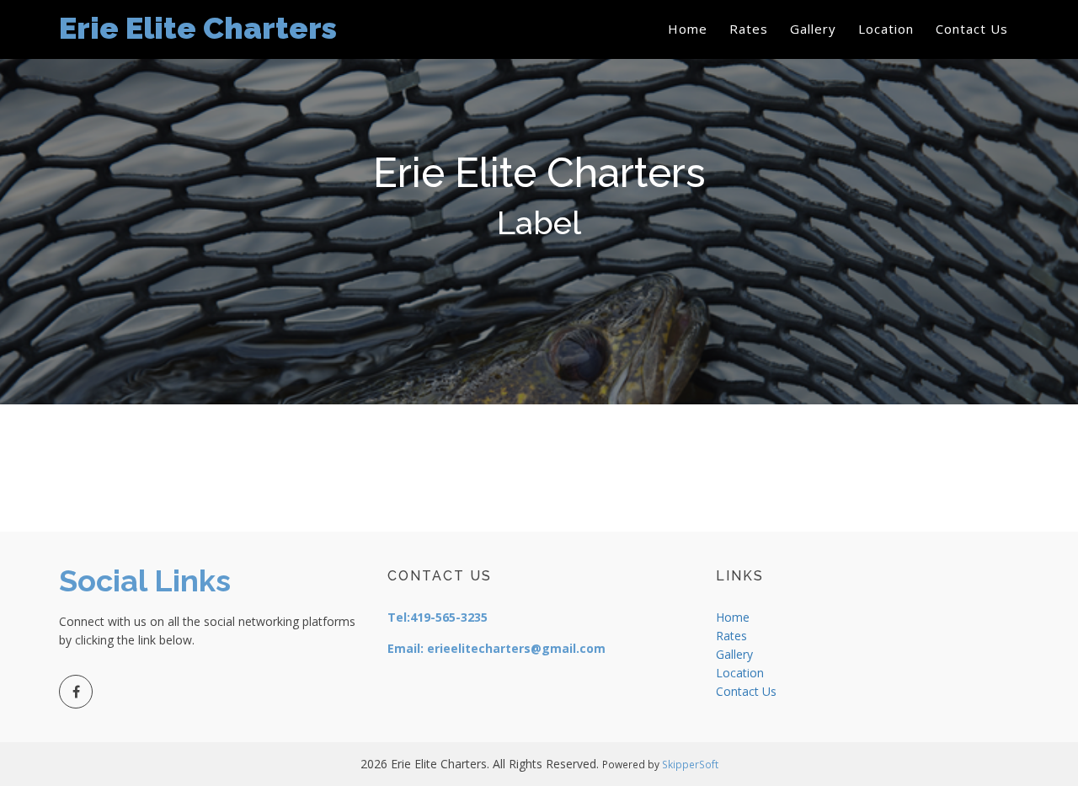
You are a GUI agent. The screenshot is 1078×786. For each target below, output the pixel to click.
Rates (748, 28)
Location (886, 28)
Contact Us (972, 28)
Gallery (813, 28)
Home (687, 28)
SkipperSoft (690, 764)
